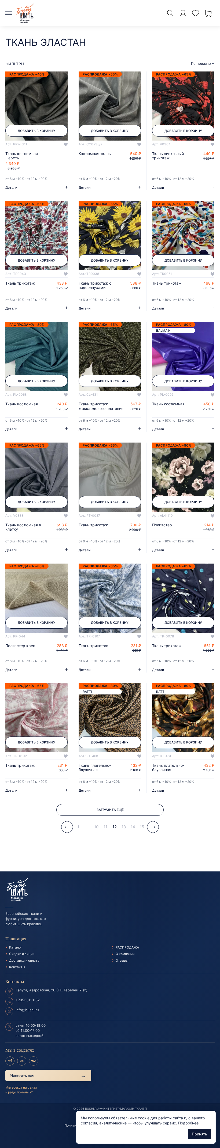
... (87, 826)
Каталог (15, 947)
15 (142, 826)
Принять (199, 1134)
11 (105, 826)
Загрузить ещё (110, 810)
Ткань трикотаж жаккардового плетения (101, 406)
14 (133, 826)
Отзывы (122, 960)
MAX (33, 1060)
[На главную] (110, 889)
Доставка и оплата (24, 960)
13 (124, 826)
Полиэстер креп (20, 646)
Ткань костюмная (21, 404)
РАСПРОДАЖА (127, 947)
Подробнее (188, 1123)
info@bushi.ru (27, 1010)
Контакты (17, 967)
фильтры (14, 64)
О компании (125, 954)
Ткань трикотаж (20, 283)
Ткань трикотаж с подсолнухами (95, 285)
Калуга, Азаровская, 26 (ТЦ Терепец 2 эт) (51, 990)
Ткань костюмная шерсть (21, 156)
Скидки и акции (21, 954)
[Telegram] (9, 1061)
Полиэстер (162, 525)
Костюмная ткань (95, 154)
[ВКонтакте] (21, 1061)
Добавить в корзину (36, 131)
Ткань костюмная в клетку (23, 527)
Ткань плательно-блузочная (95, 767)
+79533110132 (28, 1000)
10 (96, 826)
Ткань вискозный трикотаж (168, 156)
